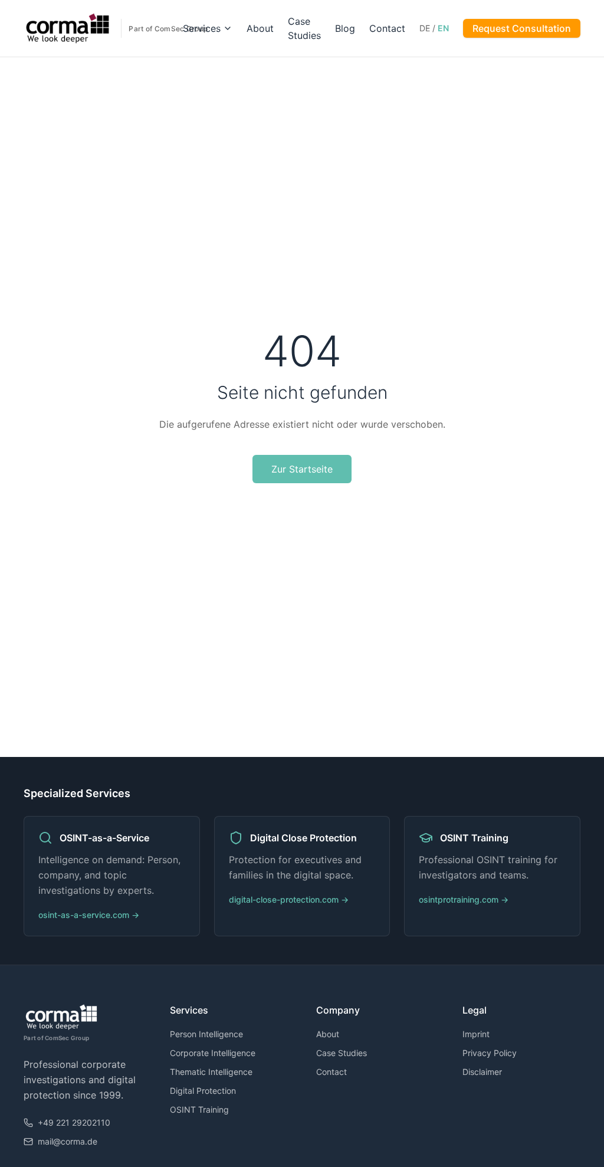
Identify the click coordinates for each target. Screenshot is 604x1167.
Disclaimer (482, 1072)
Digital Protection (203, 1091)
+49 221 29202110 (74, 1122)
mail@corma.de (67, 1141)
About (260, 28)
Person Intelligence (206, 1034)
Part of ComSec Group (56, 1037)
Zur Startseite (302, 469)
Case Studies (341, 1053)
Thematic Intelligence (211, 1072)
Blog (345, 28)
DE (424, 28)
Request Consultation (521, 28)
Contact (387, 28)
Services (202, 28)
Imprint (476, 1034)
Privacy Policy (489, 1053)
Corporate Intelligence (212, 1053)
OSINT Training (199, 1109)
